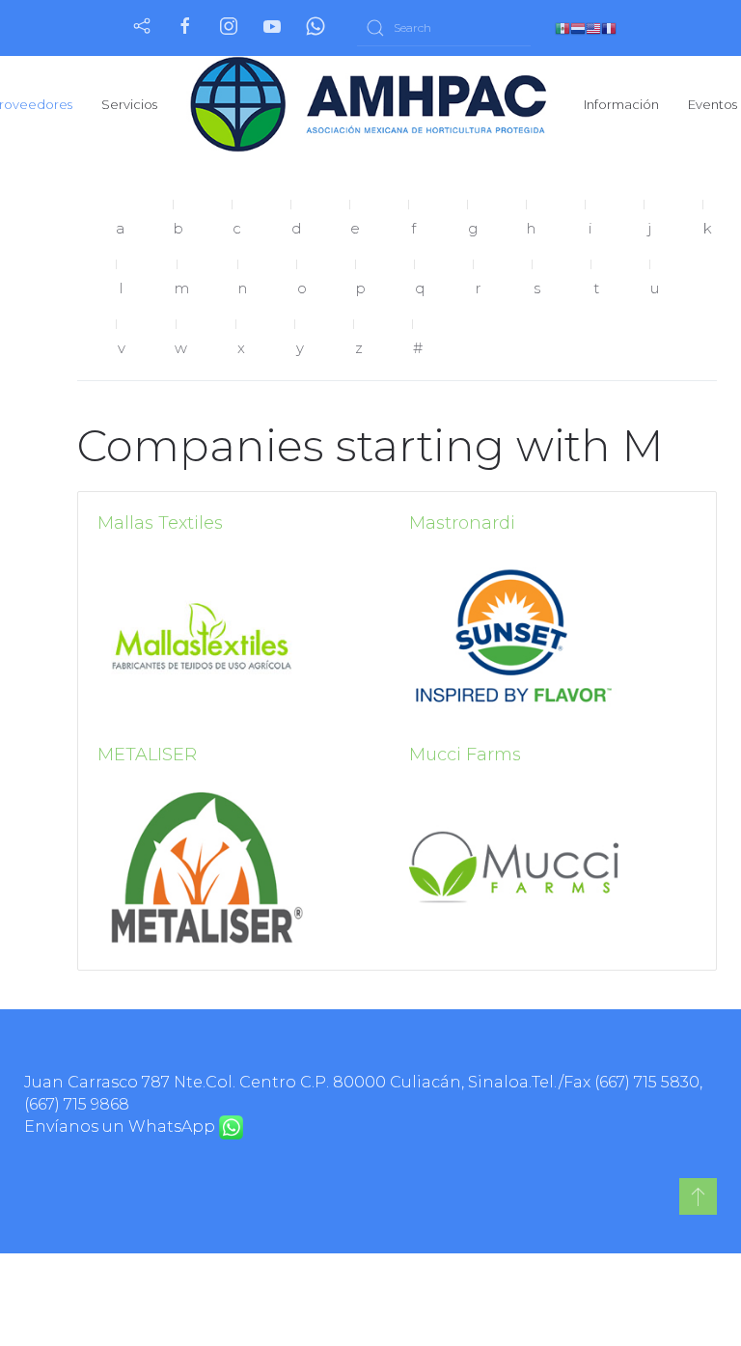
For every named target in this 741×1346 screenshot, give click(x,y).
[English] (593, 27)
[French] (609, 27)
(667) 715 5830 (647, 1082)
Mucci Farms (465, 754)
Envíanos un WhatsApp (121, 1126)
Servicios (129, 104)
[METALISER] (202, 867)
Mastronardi (462, 523)
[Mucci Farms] (513, 867)
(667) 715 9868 (76, 1104)
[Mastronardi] (513, 635)
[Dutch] (578, 27)
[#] (698, 1196)
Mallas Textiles (160, 523)
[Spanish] (562, 27)
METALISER (147, 754)
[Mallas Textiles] (202, 635)
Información (621, 104)
